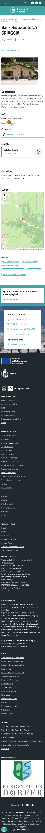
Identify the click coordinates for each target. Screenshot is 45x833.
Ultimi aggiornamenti (9, 706)
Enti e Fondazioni (8, 415)
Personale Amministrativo (11, 418)
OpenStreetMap (30, 249)
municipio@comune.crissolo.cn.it (18, 573)
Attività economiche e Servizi (12, 546)
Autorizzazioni (6, 450)
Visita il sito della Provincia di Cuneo (15, 730)
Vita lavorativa (6, 487)
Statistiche (5, 709)
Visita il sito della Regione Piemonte (15, 726)
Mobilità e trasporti (8, 472)
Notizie (4, 500)
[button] (23, 219)
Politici (3, 422)
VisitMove (5, 748)
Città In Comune (30, 818)
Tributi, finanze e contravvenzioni (13, 480)
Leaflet (20, 249)
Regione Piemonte (8, 3)
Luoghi (3, 531)
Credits (4, 702)
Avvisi (3, 515)
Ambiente (5, 439)
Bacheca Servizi (7, 683)
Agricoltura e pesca (8, 435)
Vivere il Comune (13, 19)
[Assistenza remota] (38, 818)
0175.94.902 (9, 562)
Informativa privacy (8, 691)
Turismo (4, 483)
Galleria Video (6, 543)
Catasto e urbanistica (9, 454)
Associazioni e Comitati (10, 550)
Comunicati (5, 511)
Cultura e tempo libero (9, 457)
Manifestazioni (7, 504)
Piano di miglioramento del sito (13, 665)
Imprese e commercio (9, 469)
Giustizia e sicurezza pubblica (12, 465)
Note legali (5, 694)
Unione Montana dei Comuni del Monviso (17, 733)
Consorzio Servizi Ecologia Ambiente (15, 745)
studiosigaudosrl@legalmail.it (16, 646)
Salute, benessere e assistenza (13, 476)
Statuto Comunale (8, 687)
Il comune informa (8, 507)
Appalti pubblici (7, 446)
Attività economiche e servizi (31, 19)
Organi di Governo (8, 400)
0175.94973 (19, 134)
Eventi (3, 528)
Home (3, 19)
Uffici (3, 407)
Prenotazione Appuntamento (12, 672)
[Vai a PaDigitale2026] (15, 388)
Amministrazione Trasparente (12, 657)
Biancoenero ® (17, 824)
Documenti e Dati (8, 411)
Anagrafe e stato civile (10, 442)
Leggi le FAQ (6, 668)
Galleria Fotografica (8, 539)
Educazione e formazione (10, 461)
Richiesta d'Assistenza (9, 680)
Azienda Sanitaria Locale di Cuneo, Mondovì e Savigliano (22, 741)
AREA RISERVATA (22, 829)
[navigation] (4, 10)
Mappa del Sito (7, 713)
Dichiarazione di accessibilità (12, 661)
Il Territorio (5, 535)
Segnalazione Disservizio (10, 676)
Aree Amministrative (9, 404)
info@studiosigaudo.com (15, 643)
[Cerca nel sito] (39, 10)
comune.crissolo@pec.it (15, 571)
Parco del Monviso (8, 737)
